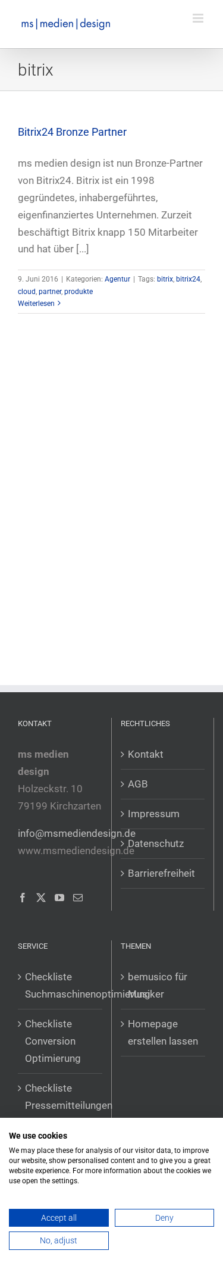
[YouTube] (59, 897)
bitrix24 (188, 279)
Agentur (117, 279)
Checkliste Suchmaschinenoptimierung (60, 985)
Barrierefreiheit (161, 873)
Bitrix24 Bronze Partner (72, 132)
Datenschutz (156, 843)
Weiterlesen (36, 303)
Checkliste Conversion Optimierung (53, 1041)
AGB (138, 784)
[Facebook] (22, 897)
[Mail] (78, 897)
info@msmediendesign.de (77, 833)
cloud (27, 291)
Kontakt (146, 754)
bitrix (165, 279)
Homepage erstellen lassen (163, 1032)
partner (50, 291)
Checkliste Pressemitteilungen (60, 1096)
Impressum (154, 814)
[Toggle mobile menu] (199, 18)
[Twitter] (41, 897)
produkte (78, 291)
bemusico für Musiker (157, 985)
